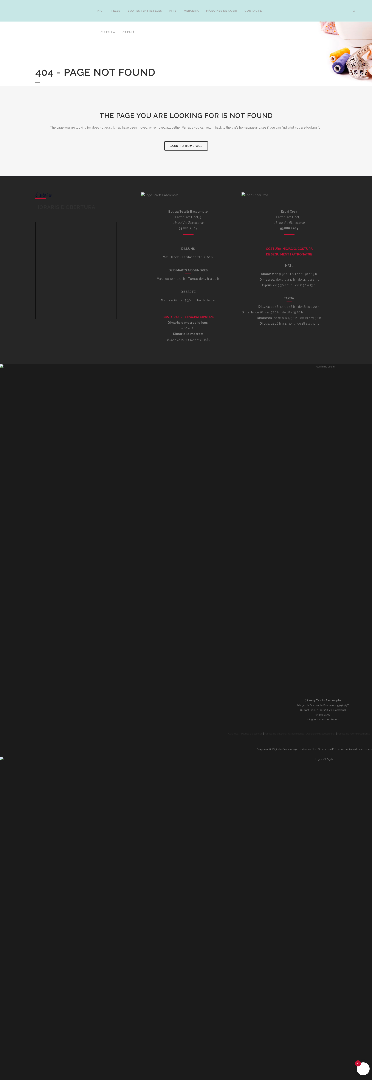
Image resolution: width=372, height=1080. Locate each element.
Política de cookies (251, 733)
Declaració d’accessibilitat (320, 733)
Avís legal (234, 733)
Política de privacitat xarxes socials (284, 733)
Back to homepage (186, 146)
